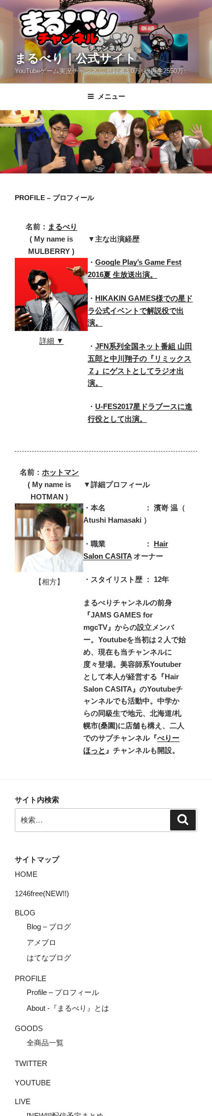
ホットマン (60, 472)
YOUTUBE (33, 1082)
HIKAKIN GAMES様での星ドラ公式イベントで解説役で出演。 (140, 310)
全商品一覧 (45, 1042)
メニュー (111, 96)
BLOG (25, 913)
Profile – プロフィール (63, 992)
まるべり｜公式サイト (76, 58)
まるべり (62, 226)
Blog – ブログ (49, 926)
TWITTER (31, 1063)
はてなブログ (49, 957)
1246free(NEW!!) (42, 893)
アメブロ (41, 942)
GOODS (29, 1028)
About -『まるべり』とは (68, 1008)
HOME (26, 874)
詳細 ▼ (51, 340)
